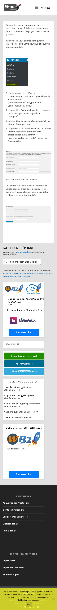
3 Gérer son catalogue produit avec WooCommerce (22, 405)
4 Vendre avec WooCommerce (19, 411)
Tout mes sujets (11, 574)
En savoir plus (23, 332)
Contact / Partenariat (14, 509)
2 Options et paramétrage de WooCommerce (19, 396)
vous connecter (22, 252)
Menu (45, 7)
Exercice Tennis (10, 523)
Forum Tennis (9, 530)
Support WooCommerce (15, 516)
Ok (28, 605)
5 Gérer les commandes (16, 417)
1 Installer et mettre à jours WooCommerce (17, 388)
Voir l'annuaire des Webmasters (24, 365)
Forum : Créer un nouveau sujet (24, 356)
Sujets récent (9, 560)
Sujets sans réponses (13, 567)
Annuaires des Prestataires (17, 503)
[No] (53, 599)
